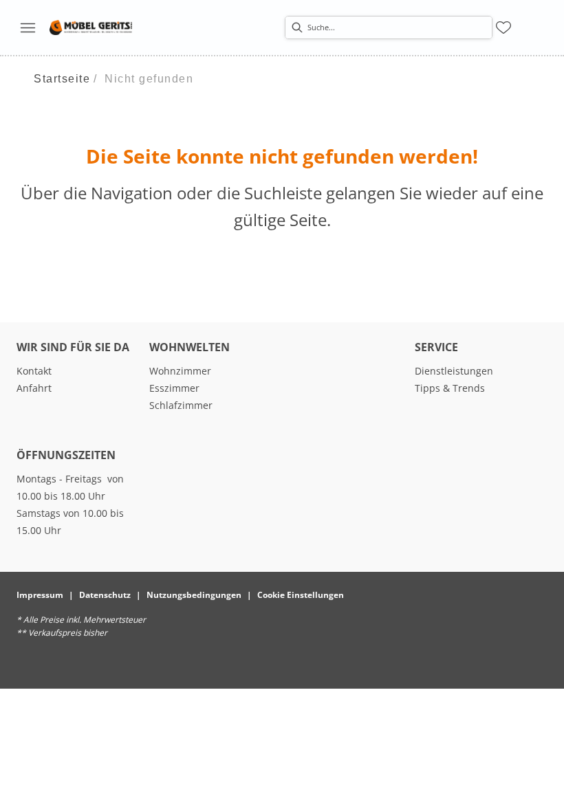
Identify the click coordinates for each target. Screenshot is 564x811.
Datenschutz (105, 595)
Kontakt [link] (34, 370)
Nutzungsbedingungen (194, 595)
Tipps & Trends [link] (450, 388)
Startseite (62, 79)
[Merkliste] (503, 27)
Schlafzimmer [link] (181, 405)
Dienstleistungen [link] (454, 370)
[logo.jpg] (91, 27)
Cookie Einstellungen (300, 595)
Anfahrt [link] (34, 388)
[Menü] (28, 27)
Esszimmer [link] (174, 388)
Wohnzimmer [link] (180, 370)
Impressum (40, 595)
